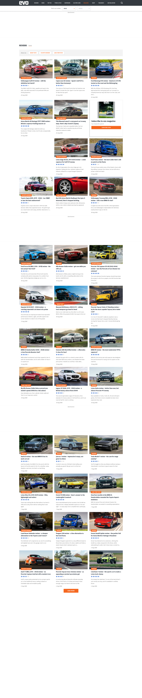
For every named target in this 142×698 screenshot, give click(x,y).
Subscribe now (109, 128)
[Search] (122, 3)
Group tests (33, 52)
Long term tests (58, 52)
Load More (71, 590)
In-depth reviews (45, 52)
